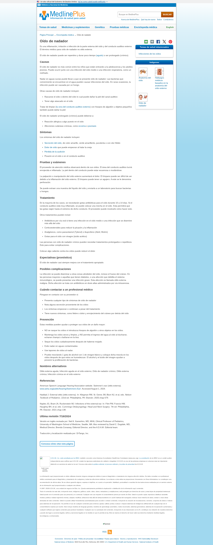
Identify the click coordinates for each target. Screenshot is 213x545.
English (170, 27)
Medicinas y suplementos (76, 27)
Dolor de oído (50, 147)
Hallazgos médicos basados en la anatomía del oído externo (161, 83)
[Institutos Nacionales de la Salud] (40, 5)
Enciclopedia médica (145, 27)
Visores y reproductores (128, 539)
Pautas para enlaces (111, 539)
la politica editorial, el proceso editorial (105, 464)
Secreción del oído (53, 143)
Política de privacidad (85, 539)
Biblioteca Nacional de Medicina (55, 5)
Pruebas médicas (119, 27)
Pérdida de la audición (54, 151)
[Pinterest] (170, 41)
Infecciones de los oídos (150, 54)
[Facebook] (158, 41)
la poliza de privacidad (127, 464)
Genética (100, 27)
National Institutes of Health (149, 542)
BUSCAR (167, 14)
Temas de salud (48, 27)
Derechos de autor (70, 539)
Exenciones (59, 539)
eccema (82, 126)
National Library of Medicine (64, 542)
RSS (104, 532)
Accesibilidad (98, 539)
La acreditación (144, 458)
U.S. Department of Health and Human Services (121, 542)
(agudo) (99, 55)
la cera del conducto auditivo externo (73, 107)
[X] (164, 41)
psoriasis (92, 126)
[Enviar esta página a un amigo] (146, 41)
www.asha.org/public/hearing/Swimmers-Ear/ (60, 389)
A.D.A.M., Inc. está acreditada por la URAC (65, 458)
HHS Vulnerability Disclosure (148, 539)
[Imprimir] (152, 41)
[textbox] (140, 14)
